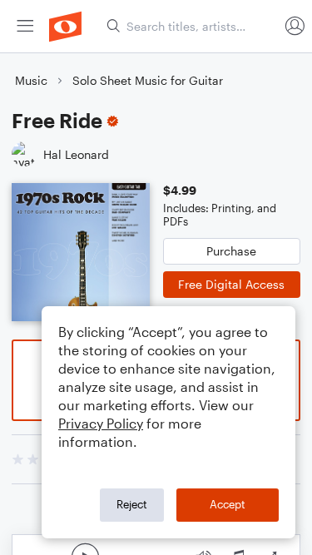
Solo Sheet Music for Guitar (147, 80)
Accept (227, 504)
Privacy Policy (100, 423)
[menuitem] (25, 26)
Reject (131, 504)
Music (31, 80)
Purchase (231, 251)
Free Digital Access (231, 284)
